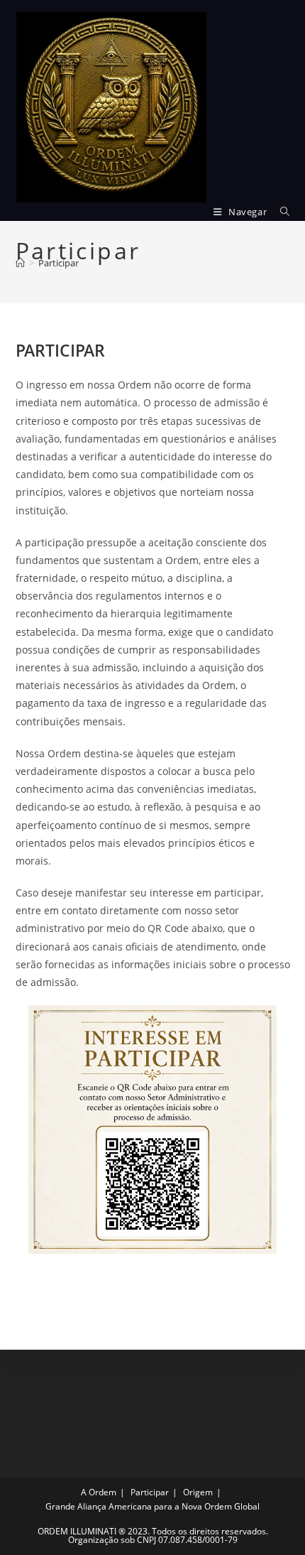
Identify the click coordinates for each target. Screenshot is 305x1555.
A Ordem (98, 1492)
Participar (58, 262)
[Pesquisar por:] (280, 211)
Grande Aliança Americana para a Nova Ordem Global (152, 1506)
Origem (198, 1492)
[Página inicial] (20, 262)
